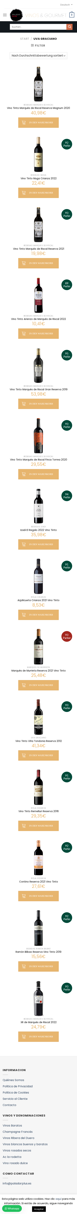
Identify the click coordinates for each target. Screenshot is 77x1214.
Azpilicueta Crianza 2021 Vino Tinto (38, 600)
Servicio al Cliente (15, 1099)
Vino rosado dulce (15, 1163)
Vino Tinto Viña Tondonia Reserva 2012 (38, 741)
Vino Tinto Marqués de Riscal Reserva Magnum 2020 (38, 108)
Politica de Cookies (16, 1092)
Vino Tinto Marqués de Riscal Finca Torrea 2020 (38, 459)
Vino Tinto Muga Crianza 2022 (39, 178)
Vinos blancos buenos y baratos (25, 1144)
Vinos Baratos (12, 1125)
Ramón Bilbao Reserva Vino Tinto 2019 (38, 952)
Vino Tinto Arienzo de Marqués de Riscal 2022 (38, 319)
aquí (58, 1199)
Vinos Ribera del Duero (18, 1138)
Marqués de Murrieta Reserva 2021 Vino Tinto (38, 670)
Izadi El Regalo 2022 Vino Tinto (38, 530)
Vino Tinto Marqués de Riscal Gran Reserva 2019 (39, 389)
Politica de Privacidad (18, 1086)
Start (24, 39)
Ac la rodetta (12, 1157)
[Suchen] (69, 27)
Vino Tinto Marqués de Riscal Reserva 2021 (38, 249)
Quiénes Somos (13, 1080)
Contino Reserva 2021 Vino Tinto (38, 881)
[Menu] (5, 15)
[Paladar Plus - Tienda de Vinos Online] (38, 15)
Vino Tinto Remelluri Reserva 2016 (38, 811)
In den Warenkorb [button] (41, 122)
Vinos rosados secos (17, 1150)
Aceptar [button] (39, 1209)
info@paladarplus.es (17, 1183)
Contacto (9, 1105)
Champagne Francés (18, 1132)
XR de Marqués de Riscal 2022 (39, 1022)
